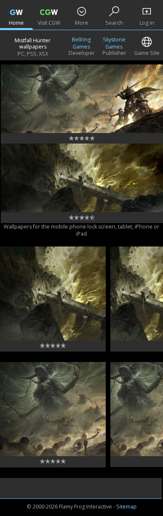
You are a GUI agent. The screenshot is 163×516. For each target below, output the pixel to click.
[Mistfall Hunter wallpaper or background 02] (53, 409)
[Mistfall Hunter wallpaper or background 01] (53, 293)
